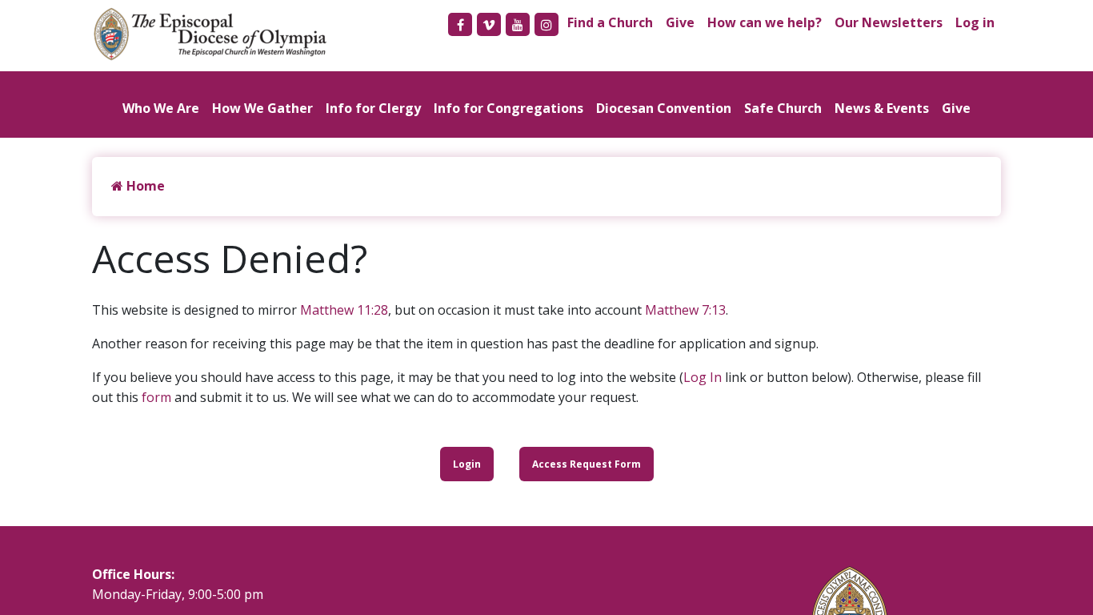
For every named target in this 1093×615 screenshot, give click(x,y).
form (156, 397)
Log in (975, 22)
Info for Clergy (373, 108)
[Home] (218, 34)
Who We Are (160, 108)
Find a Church (610, 22)
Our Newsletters (889, 22)
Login (467, 464)
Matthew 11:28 (344, 310)
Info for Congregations (508, 108)
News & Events (882, 108)
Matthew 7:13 (685, 310)
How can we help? (764, 22)
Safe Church (783, 108)
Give (680, 22)
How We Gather (262, 108)
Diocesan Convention (663, 108)
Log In (702, 377)
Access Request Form (586, 464)
